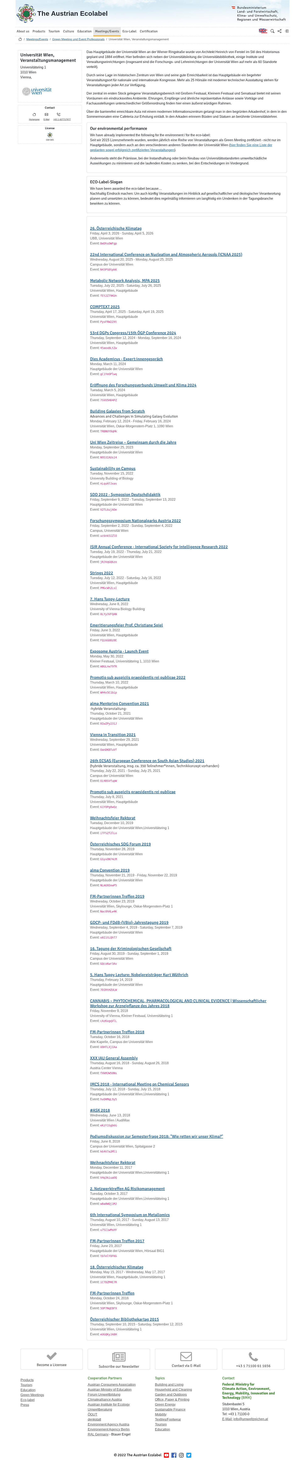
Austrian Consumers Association (112, 1384)
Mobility (160, 1414)
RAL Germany (98, 1434)
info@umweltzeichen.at (250, 1419)
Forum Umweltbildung (104, 1394)
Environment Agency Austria (108, 1424)
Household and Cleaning (173, 1389)
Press (25, 1405)
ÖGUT (92, 1414)
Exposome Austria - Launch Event (119, 651)
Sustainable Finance (170, 1409)
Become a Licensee (52, 1365)
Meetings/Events (37, 39)
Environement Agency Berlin (109, 1429)
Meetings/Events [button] (107, 31)
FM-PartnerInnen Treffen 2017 (117, 1241)
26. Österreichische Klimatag (116, 228)
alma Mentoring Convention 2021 (119, 703)
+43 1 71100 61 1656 (253, 1366)
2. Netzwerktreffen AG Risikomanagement (127, 1188)
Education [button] (84, 31)
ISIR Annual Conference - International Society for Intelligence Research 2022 (159, 546)
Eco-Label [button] (129, 31)
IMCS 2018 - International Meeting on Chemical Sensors (139, 1084)
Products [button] (39, 31)
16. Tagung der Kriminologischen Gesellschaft (130, 948)
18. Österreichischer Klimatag (116, 1267)
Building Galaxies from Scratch (117, 411)
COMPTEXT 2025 (105, 306)
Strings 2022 (101, 573)
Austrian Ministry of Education (110, 1389)
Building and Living (169, 1384)
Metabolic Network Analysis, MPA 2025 (125, 280)
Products (27, 1380)
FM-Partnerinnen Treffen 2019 (117, 896)
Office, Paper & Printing (172, 1399)
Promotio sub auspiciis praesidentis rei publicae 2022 (137, 677)
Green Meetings (32, 1395)
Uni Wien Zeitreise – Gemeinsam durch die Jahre (133, 442)
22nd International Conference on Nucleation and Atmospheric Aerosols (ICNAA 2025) (166, 254)
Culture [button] (68, 31)
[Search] (272, 31)
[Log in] (286, 31)
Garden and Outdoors (171, 1394)
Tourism (26, 1385)
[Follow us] (181, 1455)
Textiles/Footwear (168, 1419)
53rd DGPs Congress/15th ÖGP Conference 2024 (133, 332)
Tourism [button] (54, 31)
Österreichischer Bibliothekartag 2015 (124, 1319)
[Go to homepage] (20, 40)
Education (28, 1390)
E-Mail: (227, 1419)
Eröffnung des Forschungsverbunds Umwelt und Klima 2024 (143, 385)
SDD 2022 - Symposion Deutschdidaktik (125, 494)
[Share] (279, 31)
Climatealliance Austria (105, 1399)
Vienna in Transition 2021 (113, 734)
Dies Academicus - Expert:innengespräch (126, 359)
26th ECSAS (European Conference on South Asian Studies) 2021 (147, 760)
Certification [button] (149, 31)
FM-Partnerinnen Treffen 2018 (117, 1032)
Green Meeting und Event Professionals (78, 39)
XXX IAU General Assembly (114, 1058)
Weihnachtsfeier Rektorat (112, 818)
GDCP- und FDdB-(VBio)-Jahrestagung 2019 (129, 922)
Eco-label (28, 1400)
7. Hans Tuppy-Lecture (110, 599)
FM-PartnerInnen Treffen (112, 1293)
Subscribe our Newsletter (119, 1366)
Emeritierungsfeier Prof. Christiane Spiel (126, 625)
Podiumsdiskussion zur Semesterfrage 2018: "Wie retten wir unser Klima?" (156, 1136)
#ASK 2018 (100, 1110)
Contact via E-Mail (186, 1365)
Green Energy (165, 1404)
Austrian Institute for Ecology (109, 1404)
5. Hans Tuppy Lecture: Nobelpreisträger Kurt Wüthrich (139, 974)
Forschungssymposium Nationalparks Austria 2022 (135, 520)
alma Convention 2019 (110, 870)
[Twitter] (188, 1455)
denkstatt (94, 1419)
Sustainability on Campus (112, 468)
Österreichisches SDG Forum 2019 (120, 844)
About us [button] (23, 31)
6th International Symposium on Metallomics (130, 1214)
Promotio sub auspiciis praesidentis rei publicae (133, 791)
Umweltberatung (100, 1409)
